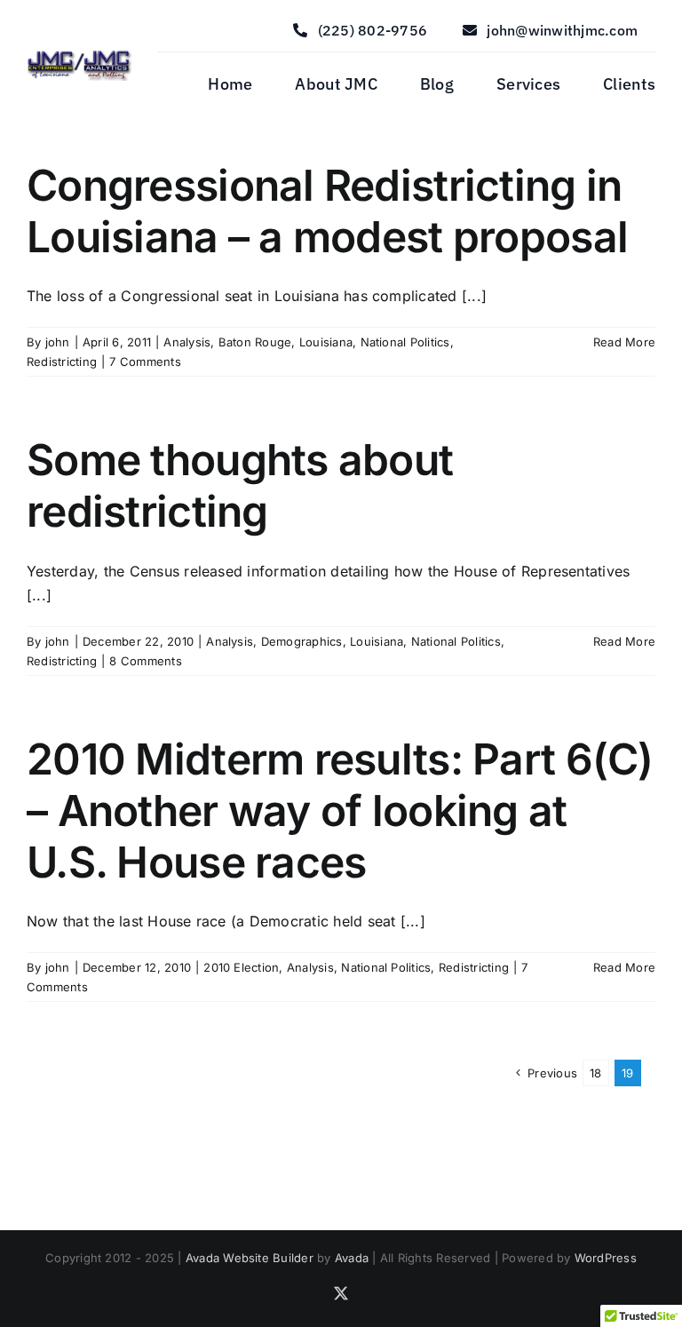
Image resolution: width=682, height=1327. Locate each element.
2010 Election (241, 967)
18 (595, 1073)
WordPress (606, 1258)
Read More (624, 342)
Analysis (186, 342)
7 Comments (144, 361)
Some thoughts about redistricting (240, 485)
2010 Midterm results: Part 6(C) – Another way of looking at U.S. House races (340, 810)
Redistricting (62, 361)
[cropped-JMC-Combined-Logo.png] (79, 53)
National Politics (405, 342)
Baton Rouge (255, 342)
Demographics (302, 641)
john (57, 342)
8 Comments (145, 661)
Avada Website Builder (249, 1258)
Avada (352, 1258)
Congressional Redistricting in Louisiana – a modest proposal (327, 211)
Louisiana (326, 342)
